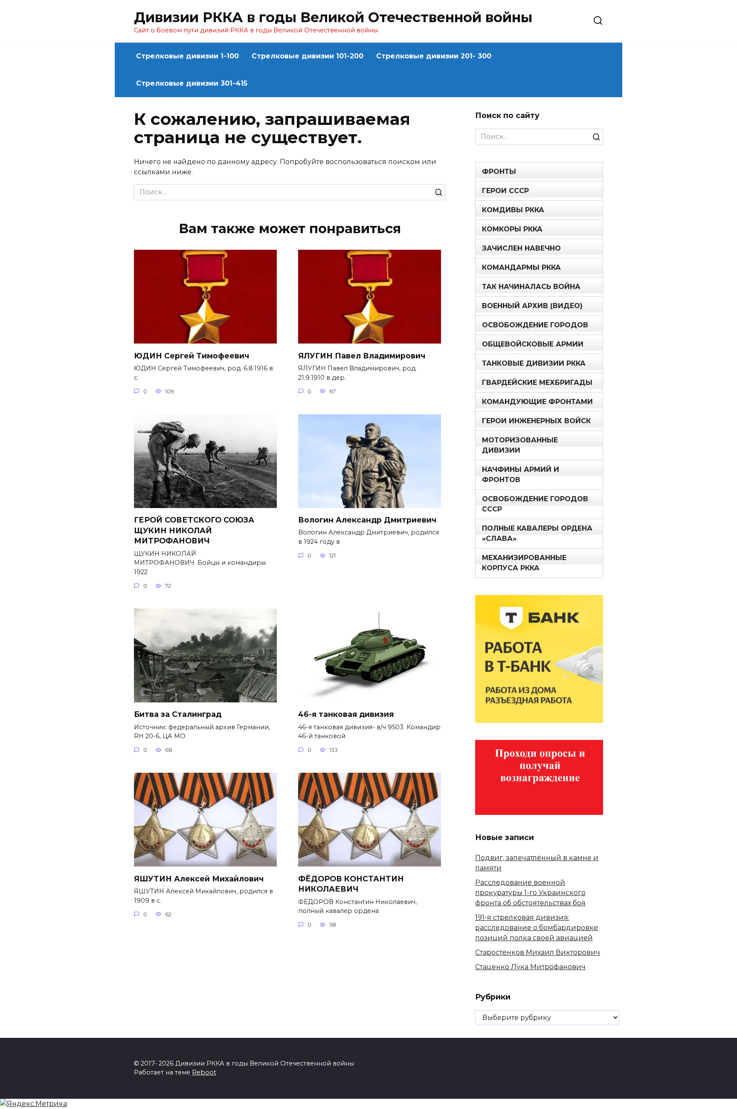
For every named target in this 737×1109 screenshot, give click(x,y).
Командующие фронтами (537, 402)
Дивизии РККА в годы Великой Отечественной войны (333, 17)
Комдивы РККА (513, 210)
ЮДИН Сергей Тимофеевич (191, 355)
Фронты (499, 172)
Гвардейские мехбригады (537, 382)
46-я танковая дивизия (346, 714)
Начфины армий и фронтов (520, 474)
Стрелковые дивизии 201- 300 (433, 56)
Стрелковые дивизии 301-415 (191, 83)
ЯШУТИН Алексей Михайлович (199, 878)
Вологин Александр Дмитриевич (367, 519)
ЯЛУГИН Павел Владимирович (361, 355)
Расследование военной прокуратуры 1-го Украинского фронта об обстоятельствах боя (530, 892)
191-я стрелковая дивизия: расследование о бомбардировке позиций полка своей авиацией (536, 927)
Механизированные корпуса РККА (524, 563)
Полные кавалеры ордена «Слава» (537, 533)
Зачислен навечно (521, 248)
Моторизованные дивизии (520, 445)
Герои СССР (505, 191)
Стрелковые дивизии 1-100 (187, 56)
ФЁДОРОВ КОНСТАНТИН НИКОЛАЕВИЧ (351, 883)
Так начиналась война (531, 287)
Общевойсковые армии (532, 344)
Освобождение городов (535, 325)
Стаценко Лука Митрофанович (530, 967)
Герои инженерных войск (536, 421)
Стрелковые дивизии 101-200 (307, 56)
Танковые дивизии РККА (534, 363)
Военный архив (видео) (532, 306)
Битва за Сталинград (177, 714)
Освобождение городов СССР (535, 504)
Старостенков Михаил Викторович (537, 952)
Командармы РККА (521, 267)
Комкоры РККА (512, 229)
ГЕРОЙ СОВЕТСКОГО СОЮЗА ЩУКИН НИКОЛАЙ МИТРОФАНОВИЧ (194, 530)
